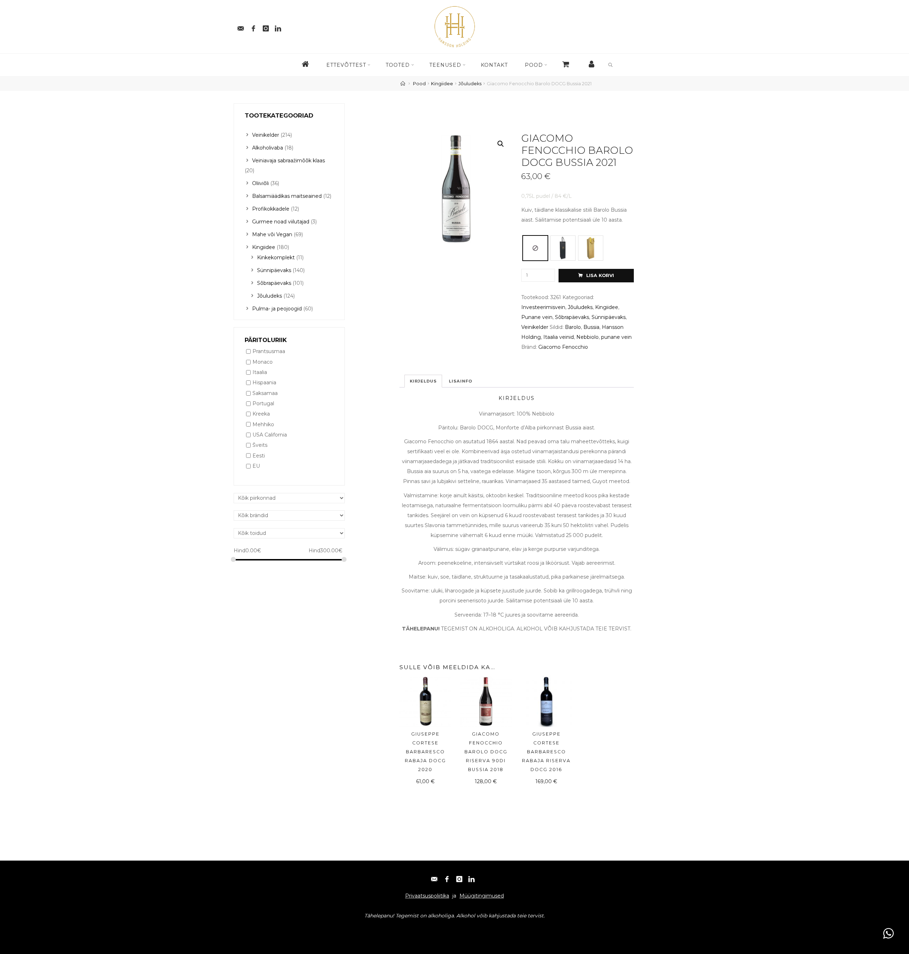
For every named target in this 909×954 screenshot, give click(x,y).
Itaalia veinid (558, 337)
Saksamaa (265, 393)
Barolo (573, 327)
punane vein (616, 337)
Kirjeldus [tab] (423, 381)
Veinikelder (534, 327)
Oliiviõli (260, 183)
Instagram (298, 929)
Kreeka (261, 414)
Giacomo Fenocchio (563, 347)
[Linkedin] (278, 26)
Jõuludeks (469, 83)
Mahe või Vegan (272, 234)
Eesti (258, 455)
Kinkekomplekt (276, 257)
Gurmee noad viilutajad (280, 221)
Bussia (591, 327)
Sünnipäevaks (609, 317)
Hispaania (264, 383)
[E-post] (240, 26)
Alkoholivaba (267, 148)
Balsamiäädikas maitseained (287, 196)
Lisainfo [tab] (460, 381)
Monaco (262, 362)
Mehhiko (263, 424)
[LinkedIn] (471, 877)
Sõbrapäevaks (572, 317)
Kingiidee (442, 83)
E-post (245, 929)
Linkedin (325, 929)
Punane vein (537, 317)
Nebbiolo (587, 337)
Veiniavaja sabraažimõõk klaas (288, 160)
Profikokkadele (270, 209)
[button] (500, 144)
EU (256, 466)
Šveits (259, 445)
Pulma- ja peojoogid (277, 308)
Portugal (263, 403)
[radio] (535, 248)
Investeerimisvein (543, 307)
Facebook (269, 929)
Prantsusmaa (268, 351)
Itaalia (259, 372)
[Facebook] (253, 26)
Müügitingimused (481, 896)
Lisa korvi (600, 275)
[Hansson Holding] (454, 26)
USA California (269, 435)
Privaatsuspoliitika (427, 896)
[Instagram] (265, 26)
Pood (419, 83)
